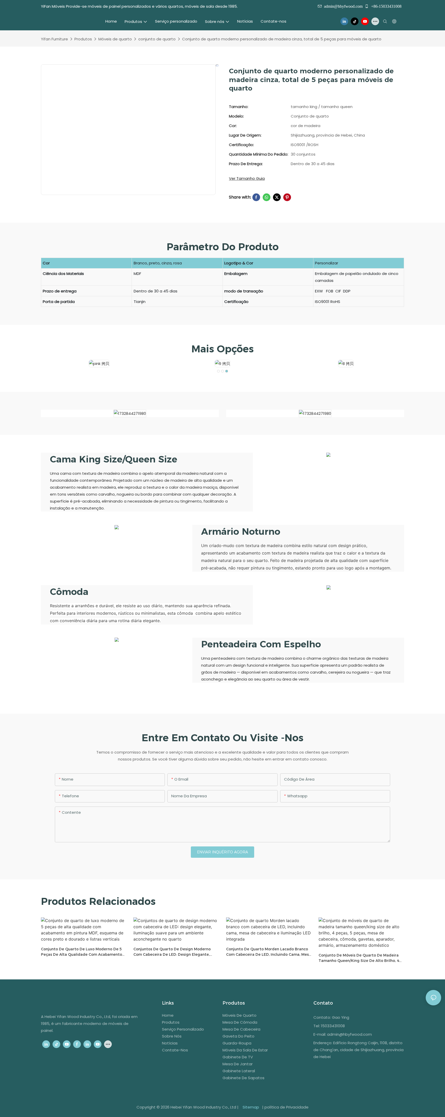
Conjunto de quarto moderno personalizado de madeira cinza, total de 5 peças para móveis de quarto (281, 39)
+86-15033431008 (385, 6)
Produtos (83, 39)
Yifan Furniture (54, 39)
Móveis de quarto (115, 39)
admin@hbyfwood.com (343, 6)
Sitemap (251, 1107)
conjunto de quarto (157, 39)
